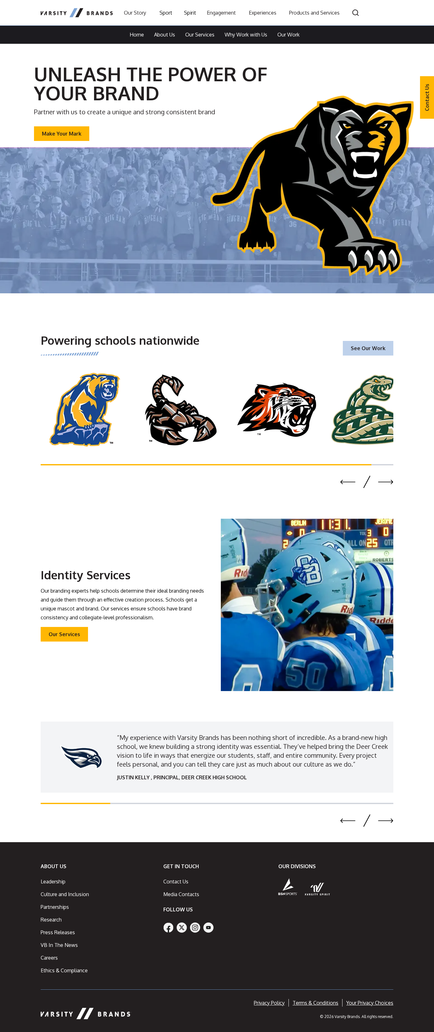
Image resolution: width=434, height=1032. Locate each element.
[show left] (348, 482)
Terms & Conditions (315, 1003)
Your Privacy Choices (369, 1003)
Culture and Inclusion (65, 894)
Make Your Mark (61, 133)
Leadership (53, 881)
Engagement (221, 13)
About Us (164, 34)
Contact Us (427, 97)
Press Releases (58, 932)
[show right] (385, 482)
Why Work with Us (246, 34)
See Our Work (368, 348)
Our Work (288, 34)
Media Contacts (181, 894)
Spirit (190, 13)
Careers (49, 958)
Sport (165, 13)
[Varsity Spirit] (317, 889)
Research (51, 919)
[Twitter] (181, 927)
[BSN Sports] (287, 887)
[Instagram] (195, 927)
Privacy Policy (269, 1003)
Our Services (199, 34)
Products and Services (314, 13)
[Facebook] (168, 927)
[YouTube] (208, 927)
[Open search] (355, 12)
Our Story (135, 13)
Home (137, 34)
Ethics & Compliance (64, 970)
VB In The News (59, 945)
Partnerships (55, 907)
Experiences (262, 13)
